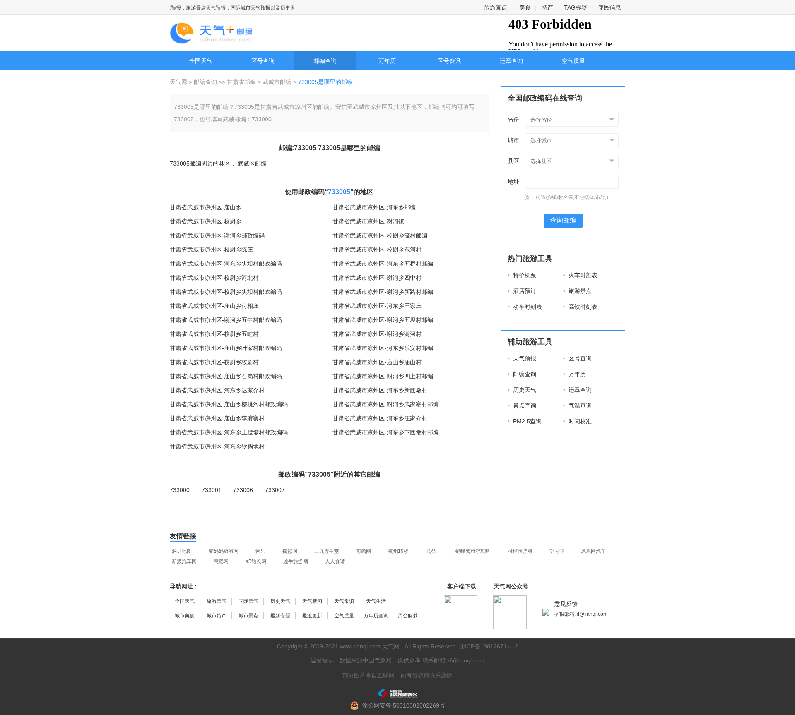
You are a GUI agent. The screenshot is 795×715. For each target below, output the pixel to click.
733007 (275, 490)
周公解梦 (408, 616)
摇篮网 (289, 551)
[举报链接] (397, 693)
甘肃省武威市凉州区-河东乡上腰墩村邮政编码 (229, 432)
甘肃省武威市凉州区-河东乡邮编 (374, 207)
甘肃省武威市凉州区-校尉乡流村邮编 (379, 235)
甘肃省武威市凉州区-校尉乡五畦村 (214, 334)
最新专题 (280, 616)
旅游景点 (495, 7)
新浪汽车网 (184, 561)
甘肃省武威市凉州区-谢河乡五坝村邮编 (382, 320)
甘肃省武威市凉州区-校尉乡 (205, 221)
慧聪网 (221, 561)
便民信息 (609, 7)
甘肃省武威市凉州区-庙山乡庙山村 (377, 362)
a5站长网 (256, 561)
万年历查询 (376, 616)
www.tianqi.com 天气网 (370, 646)
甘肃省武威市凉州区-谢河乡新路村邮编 (382, 291)
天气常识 (344, 601)
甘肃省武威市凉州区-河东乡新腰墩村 (379, 390)
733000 (180, 490)
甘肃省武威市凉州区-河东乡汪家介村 (379, 418)
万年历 (387, 61)
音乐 (260, 551)
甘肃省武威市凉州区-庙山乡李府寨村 (217, 418)
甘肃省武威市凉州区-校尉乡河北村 (214, 277)
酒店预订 (522, 291)
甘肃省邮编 (241, 82)
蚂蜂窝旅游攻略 (472, 551)
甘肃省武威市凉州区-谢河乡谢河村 (377, 334)
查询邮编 (563, 220)
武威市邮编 (277, 82)
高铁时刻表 (580, 306)
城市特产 (216, 616)
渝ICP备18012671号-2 (488, 646)
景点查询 (522, 405)
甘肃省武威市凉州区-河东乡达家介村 (217, 390)
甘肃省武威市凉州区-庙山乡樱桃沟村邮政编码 (229, 404)
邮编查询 (325, 61)
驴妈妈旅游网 (223, 551)
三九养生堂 (326, 551)
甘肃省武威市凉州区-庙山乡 (205, 207)
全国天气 (200, 61)
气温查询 (577, 405)
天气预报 (522, 358)
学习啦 (556, 551)
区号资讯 (449, 61)
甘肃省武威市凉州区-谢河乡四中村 (377, 277)
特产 (547, 7)
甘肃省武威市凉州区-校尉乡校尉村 (214, 362)
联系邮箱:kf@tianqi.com (453, 660)
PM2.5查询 (525, 421)
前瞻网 (363, 551)
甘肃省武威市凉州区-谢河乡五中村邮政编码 (226, 320)
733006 (243, 490)
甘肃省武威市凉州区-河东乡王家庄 (377, 305)
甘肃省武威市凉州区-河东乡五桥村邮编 (382, 263)
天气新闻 (312, 601)
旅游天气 (216, 601)
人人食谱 (335, 561)
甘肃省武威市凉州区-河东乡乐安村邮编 (382, 348)
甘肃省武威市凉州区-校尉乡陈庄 (211, 249)
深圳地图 (182, 551)
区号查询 (263, 61)
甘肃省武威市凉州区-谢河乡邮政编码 (217, 235)
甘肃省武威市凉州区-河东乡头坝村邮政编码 (226, 263)
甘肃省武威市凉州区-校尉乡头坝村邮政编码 (226, 291)
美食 (525, 7)
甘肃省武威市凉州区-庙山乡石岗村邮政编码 (226, 376)
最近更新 (312, 616)
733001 (212, 490)
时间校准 (577, 421)
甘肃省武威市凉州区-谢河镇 (368, 221)
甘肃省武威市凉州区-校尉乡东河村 (377, 249)
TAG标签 (575, 7)
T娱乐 (432, 551)
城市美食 (185, 616)
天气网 (179, 82)
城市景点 (248, 616)
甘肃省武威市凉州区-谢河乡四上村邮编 (382, 376)
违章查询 (511, 61)
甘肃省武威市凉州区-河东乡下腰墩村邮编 (385, 432)
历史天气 (522, 389)
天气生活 (376, 601)
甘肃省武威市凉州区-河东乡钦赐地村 (217, 446)
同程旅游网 (519, 551)
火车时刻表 (580, 275)
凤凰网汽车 (593, 551)
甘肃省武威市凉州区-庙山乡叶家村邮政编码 (226, 348)
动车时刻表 (525, 306)
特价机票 (522, 275)
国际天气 (248, 601)
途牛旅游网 (295, 561)
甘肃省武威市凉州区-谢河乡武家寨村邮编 (385, 404)
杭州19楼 (398, 551)
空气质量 (573, 61)
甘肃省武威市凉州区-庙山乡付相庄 (214, 305)
